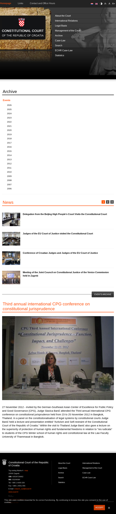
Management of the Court (92, 468)
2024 (9, 113)
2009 (9, 176)
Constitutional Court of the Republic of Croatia (23, 27)
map (26, 471)
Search (61, 478)
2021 (9, 126)
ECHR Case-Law (89, 478)
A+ (113, 3)
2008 (9, 180)
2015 (9, 151)
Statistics (61, 482)
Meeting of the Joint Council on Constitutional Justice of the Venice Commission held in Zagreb (66, 274)
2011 (9, 168)
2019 (9, 134)
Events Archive (102, 294)
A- (105, 3)
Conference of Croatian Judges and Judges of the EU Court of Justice (60, 253)
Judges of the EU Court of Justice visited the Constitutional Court (58, 233)
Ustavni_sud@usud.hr (22, 489)
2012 (9, 163)
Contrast (101, 3)
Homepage (5, 3)
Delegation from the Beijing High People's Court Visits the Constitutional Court (65, 214)
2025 (9, 109)
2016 (9, 147)
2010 (9, 172)
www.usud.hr (13, 492)
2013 (9, 159)
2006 (9, 189)
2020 (9, 130)
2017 (9, 143)
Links (20, 3)
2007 (9, 184)
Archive (61, 473)
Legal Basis (62, 468)
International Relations (91, 463)
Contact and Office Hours (42, 3)
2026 (9, 105)
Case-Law (86, 473)
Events (6, 100)
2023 (9, 118)
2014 (9, 155)
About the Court (64, 463)
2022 (9, 122)
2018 (9, 138)
